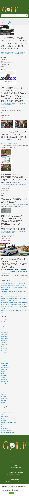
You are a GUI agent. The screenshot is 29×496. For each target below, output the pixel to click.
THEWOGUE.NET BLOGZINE (6, 53)
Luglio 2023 (4, 396)
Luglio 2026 (4, 321)
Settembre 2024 (5, 367)
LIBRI (2, 418)
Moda (2, 424)
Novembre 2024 (4, 363)
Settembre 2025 (4, 342)
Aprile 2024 (3, 377)
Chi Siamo (14, 453)
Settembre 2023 (5, 392)
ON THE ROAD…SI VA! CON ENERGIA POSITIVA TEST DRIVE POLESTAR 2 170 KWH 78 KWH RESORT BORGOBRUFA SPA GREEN (14, 264)
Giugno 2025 (4, 348)
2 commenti (3, 141)
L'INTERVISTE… (4, 416)
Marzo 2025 (4, 354)
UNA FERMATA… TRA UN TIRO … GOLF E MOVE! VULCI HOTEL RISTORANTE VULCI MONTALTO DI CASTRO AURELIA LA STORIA (14, 43)
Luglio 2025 (3, 346)
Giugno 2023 (4, 398)
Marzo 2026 (4, 330)
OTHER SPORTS (8, 104)
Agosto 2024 (4, 369)
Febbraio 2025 (4, 356)
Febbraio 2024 (4, 381)
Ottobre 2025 (4, 340)
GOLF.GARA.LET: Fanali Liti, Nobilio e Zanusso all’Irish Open (14, 302)
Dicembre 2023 (4, 385)
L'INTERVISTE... (10, 52)
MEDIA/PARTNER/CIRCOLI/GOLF (8, 422)
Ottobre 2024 (4, 365)
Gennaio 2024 (4, 383)
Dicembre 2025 (4, 336)
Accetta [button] (11, 492)
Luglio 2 (3, 402)
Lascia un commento (5, 103)
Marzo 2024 (4, 379)
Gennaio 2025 (4, 359)
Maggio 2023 (4, 400)
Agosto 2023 (4, 394)
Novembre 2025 (4, 338)
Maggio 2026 (4, 326)
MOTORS (25, 271)
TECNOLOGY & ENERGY (19, 52)
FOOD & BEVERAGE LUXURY (20, 141)
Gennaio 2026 (4, 334)
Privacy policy (5, 493)
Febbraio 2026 (4, 332)
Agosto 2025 (4, 344)
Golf (5, 52)
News (14, 458)
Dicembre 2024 (4, 361)
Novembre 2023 (4, 388)
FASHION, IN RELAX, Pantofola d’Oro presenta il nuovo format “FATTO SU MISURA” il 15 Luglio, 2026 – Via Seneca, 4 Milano (14, 306)
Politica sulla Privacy (14, 461)
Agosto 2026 (4, 319)
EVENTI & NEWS (11, 50)
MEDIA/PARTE (4, 420)
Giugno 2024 (4, 373)
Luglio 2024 (4, 371)
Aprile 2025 (3, 352)
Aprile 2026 (3, 328)
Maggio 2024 (4, 375)
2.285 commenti (3, 50)
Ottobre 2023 (4, 390)
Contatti (14, 456)
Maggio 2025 (4, 350)
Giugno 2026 (4, 323)
